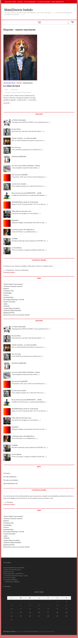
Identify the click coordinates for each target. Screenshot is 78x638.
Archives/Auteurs (9, 82)
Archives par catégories (12, 582)
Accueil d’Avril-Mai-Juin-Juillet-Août (13, 568)
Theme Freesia (27, 631)
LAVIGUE (6, 306)
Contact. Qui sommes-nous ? (12, 570)
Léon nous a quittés (9, 578)
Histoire (19, 82)
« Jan (5, 622)
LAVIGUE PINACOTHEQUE (12, 310)
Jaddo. (5, 304)
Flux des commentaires (43, 2)
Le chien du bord (11, 86)
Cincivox (6, 295)
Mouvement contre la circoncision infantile (16, 315)
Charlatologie (7, 293)
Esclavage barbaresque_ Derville (13, 299)
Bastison (6, 288)
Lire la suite (7, 103)
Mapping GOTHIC (9, 313)
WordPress (35, 631)
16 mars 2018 (14, 89)
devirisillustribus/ (8, 297)
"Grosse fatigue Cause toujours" (13, 284)
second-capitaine (26, 92)
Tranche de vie (28, 82)
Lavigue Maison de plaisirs (11, 308)
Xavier (6, 89)
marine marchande (16, 92)
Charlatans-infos (8, 291)
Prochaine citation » (9, 272)
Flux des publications (30, 2)
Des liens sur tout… (9, 572)
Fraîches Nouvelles (9, 302)
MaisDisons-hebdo (18, 10)
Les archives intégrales (10, 580)
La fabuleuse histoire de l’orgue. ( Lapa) (15, 576)
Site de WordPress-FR (58, 2)
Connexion (20, 2)
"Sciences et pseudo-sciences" (13, 286)
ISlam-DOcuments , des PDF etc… (13, 574)
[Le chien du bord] (20, 57)
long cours (8, 92)
